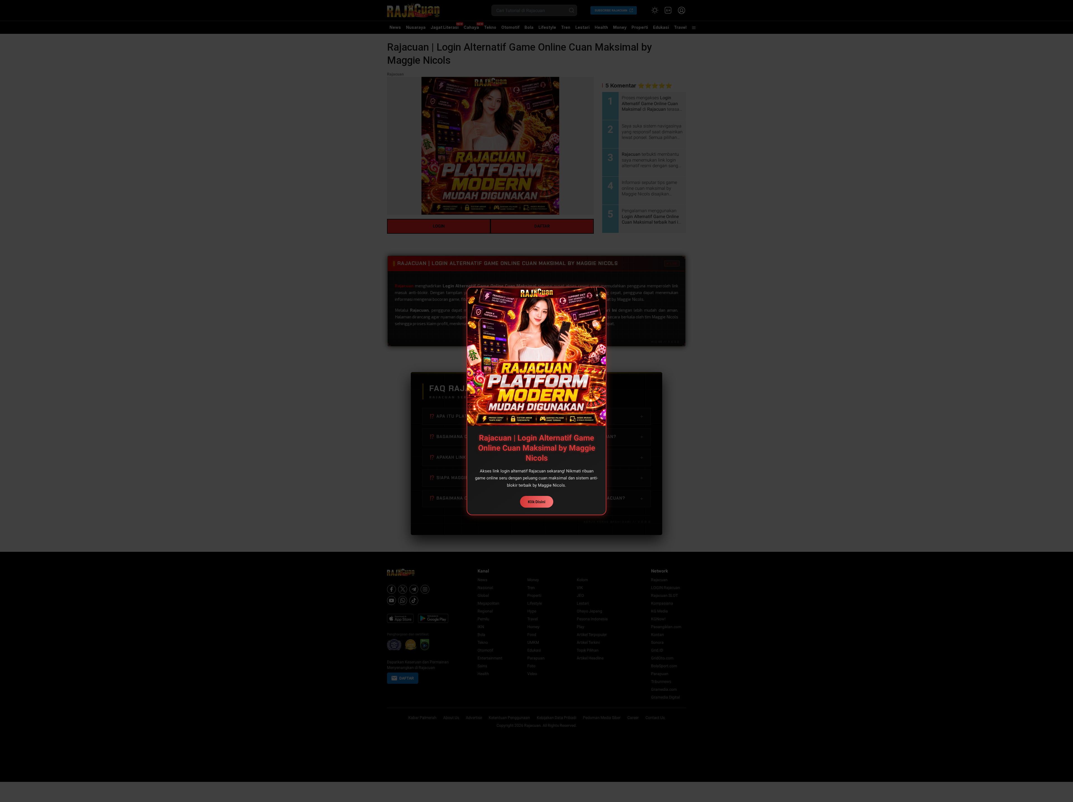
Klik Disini (536, 502)
